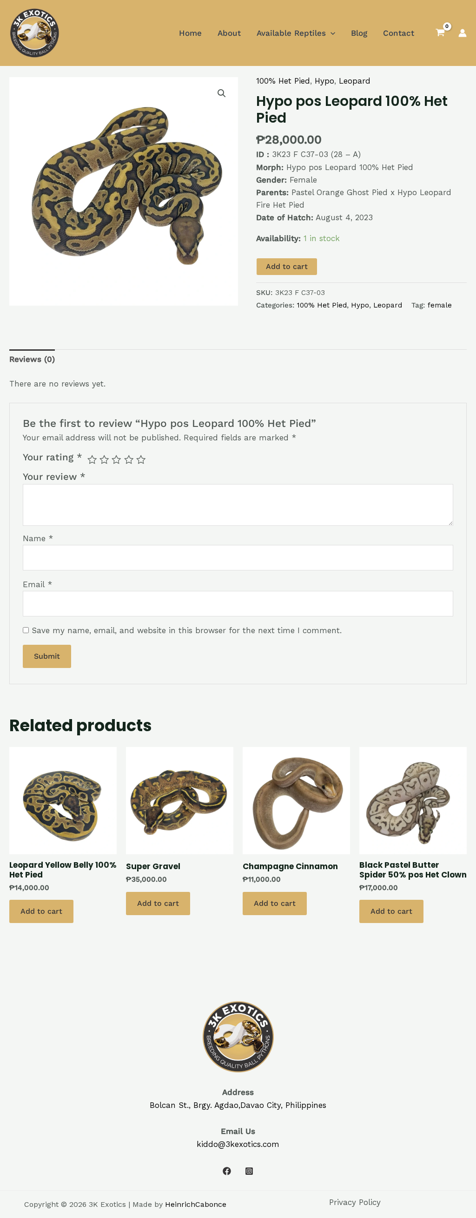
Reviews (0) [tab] (32, 359)
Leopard (354, 80)
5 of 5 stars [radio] (140, 459)
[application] (330, 33)
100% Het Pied (283, 80)
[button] (221, 93)
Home (190, 33)
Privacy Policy (355, 1202)
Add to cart (287, 266)
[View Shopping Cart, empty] (440, 33)
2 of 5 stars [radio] (104, 459)
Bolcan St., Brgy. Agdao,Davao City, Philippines (238, 1105)
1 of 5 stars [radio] (92, 459)
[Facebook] (227, 1171)
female (440, 305)
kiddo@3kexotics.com (238, 1144)
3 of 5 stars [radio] (116, 459)
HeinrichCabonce (195, 1204)
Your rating (52, 457)
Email (37, 584)
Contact (398, 33)
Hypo (324, 80)
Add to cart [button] (41, 911)
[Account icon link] (462, 33)
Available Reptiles (291, 33)
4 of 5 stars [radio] (128, 459)
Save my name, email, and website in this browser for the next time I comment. (187, 630)
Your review (54, 476)
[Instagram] (249, 1171)
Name (38, 538)
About (229, 33)
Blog (359, 33)
